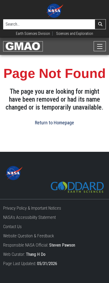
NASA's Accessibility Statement (29, 217)
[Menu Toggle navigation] (100, 46)
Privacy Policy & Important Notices (32, 208)
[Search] (100, 24)
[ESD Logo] (77, 186)
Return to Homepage (54, 122)
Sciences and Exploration (74, 33)
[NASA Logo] (54, 10)
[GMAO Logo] (23, 46)
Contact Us (12, 226)
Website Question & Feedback (28, 235)
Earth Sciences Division (33, 33)
